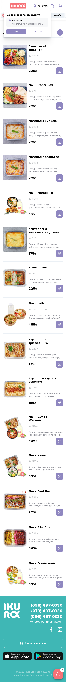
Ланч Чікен (37, 455)
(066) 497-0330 (46, 617)
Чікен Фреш (38, 267)
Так (16, 31)
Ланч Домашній (41, 193)
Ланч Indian (37, 303)
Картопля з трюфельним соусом (39, 341)
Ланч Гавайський (42, 563)
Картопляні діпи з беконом (42, 380)
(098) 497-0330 (46, 605)
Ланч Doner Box (41, 85)
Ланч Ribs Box (39, 527)
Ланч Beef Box (40, 491)
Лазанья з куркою (43, 121)
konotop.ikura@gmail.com (46, 621)
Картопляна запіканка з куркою (44, 230)
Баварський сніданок (38, 48)
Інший (38, 31)
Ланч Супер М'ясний (38, 418)
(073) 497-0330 (46, 611)
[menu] (5, 6)
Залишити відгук (35, 643)
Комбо (58, 15)
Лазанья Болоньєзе (44, 157)
